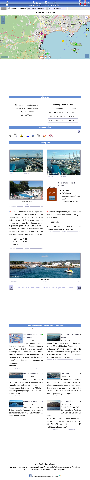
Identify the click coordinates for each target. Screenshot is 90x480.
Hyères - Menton (27, 112)
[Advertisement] (45, 76)
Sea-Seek (45, 2)
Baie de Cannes (27, 115)
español (86, 5)
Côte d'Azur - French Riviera (27, 108)
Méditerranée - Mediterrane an (27, 105)
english (81, 2)
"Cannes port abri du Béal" (45, 287)
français (86, 2)
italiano (81, 5)
